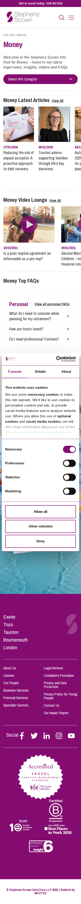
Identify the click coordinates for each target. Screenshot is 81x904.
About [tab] (66, 371)
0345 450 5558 (54, 3)
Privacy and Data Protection (55, 684)
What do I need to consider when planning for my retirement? (34, 316)
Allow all (40, 511)
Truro (8, 624)
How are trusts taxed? (26, 329)
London (10, 647)
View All (57, 100)
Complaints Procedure (59, 675)
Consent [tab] (14, 371)
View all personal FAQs (52, 304)
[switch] (69, 463)
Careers (8, 675)
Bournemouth (15, 639)
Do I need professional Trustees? (34, 339)
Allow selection (41, 526)
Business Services (16, 690)
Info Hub (8, 35)
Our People (11, 682)
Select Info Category (22, 79)
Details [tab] (40, 371)
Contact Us (51, 705)
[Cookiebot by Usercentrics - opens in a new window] (57, 359)
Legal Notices (53, 668)
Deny (40, 541)
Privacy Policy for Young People (60, 696)
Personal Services (15, 697)
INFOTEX (40, 893)
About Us (9, 668)
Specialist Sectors (15, 705)
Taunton (10, 632)
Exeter (9, 616)
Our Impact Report (56, 712)
